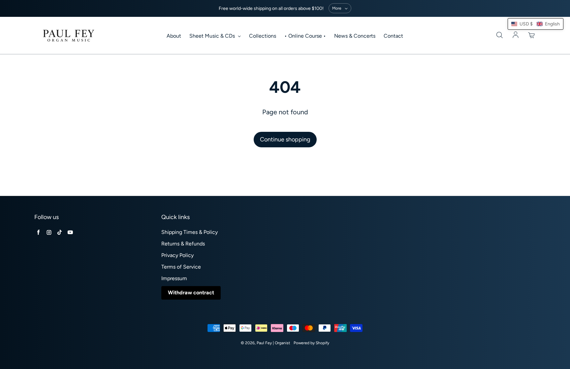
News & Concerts (354, 36)
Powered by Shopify (311, 343)
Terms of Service (181, 267)
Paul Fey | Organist (273, 343)
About (174, 36)
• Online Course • (305, 36)
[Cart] (532, 35)
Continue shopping (285, 139)
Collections (262, 36)
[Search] (499, 35)
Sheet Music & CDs (212, 36)
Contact (393, 36)
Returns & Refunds (183, 243)
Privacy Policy (177, 255)
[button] (535, 23)
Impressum (174, 278)
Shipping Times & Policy (189, 232)
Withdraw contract (191, 292)
